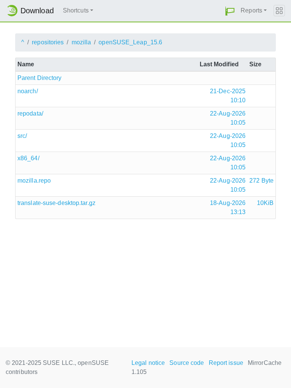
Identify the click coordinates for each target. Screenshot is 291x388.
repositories (48, 42)
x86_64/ (28, 158)
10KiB (265, 203)
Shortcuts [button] (76, 10)
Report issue (226, 363)
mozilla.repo (34, 180)
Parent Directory (39, 78)
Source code (186, 363)
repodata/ (30, 113)
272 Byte (261, 180)
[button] (230, 11)
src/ (22, 136)
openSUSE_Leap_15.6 (130, 42)
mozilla (81, 42)
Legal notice (148, 363)
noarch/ (27, 91)
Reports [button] (251, 10)
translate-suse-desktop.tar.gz (56, 203)
